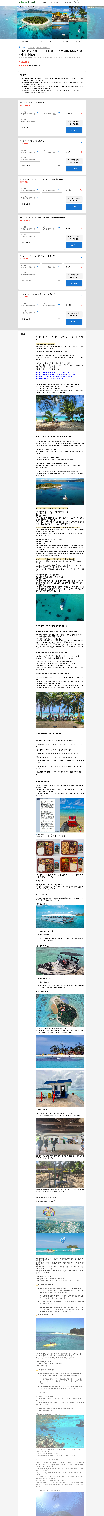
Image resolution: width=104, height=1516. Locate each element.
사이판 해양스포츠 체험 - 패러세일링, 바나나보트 (49, 379)
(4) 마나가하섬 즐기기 (42, 757)
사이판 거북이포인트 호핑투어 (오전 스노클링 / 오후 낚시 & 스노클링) (55, 373)
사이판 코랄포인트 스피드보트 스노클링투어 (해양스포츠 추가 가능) (54, 377)
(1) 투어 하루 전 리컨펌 (43, 744)
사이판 (23, 47)
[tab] (25, 41)
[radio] (19, 65)
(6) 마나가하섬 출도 (41, 766)
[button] (41, 127)
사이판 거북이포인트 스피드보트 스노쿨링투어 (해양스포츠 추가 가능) (55, 375)
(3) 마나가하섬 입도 (41, 753)
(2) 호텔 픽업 (40, 750)
